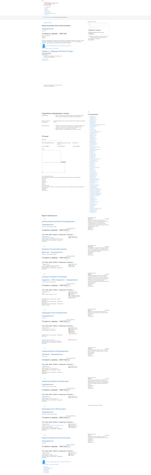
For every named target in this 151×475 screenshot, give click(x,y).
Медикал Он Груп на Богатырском (48, 339)
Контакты (47, 14)
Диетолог (46, 252)
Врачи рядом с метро (48, 467)
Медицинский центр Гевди (47, 454)
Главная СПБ (47, 7)
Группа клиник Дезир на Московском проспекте (51, 265)
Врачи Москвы (48, 12)
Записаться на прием (46, 53)
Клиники (46, 9)
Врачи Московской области (50, 13)
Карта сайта (46, 471)
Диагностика (47, 10)
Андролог (46, 279)
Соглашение (46, 472)
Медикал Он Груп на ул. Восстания (49, 329)
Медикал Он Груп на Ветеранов (48, 237)
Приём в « (58, 51)
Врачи (46, 8)
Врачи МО (46, 470)
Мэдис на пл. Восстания (46, 367)
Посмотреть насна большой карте (45, 59)
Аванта (43, 293)
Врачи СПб (46, 466)
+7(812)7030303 (47, 3)
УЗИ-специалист (58, 279)
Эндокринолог (48, 28)
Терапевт (46, 354)
